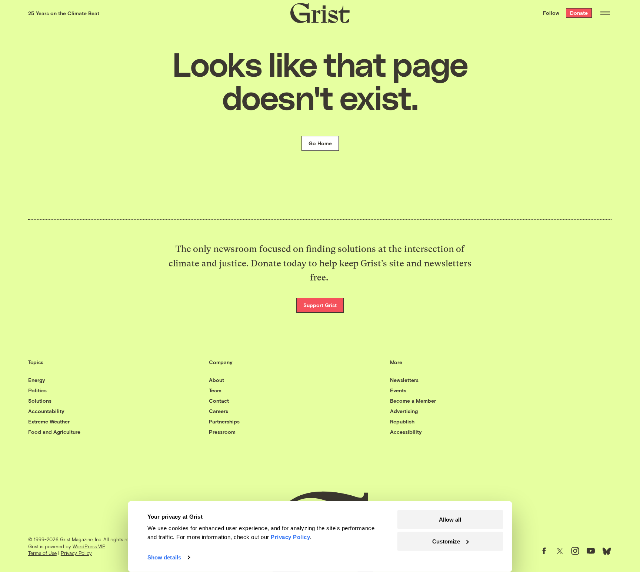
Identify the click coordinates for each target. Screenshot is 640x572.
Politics (37, 390)
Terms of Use (42, 553)
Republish (402, 421)
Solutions (39, 401)
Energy (36, 380)
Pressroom (222, 432)
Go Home (320, 143)
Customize (446, 541)
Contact (219, 401)
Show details (164, 557)
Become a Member (413, 401)
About (216, 380)
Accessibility (406, 432)
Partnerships (224, 421)
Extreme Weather (49, 421)
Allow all (450, 519)
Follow (551, 13)
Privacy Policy (76, 553)
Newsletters (404, 380)
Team (215, 390)
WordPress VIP (89, 546)
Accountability (46, 411)
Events (398, 390)
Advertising (404, 411)
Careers (218, 411)
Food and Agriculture (54, 432)
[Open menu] (605, 13)
